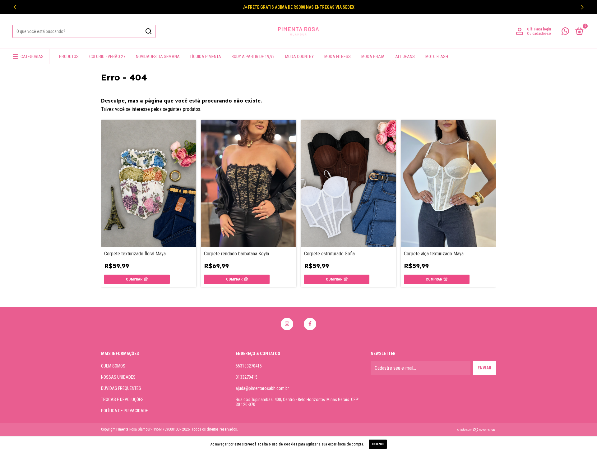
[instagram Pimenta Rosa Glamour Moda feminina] (287, 324)
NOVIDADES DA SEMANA (158, 56)
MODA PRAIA (373, 56)
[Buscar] (148, 31)
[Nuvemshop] (476, 430)
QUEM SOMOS (113, 365)
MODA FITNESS (337, 56)
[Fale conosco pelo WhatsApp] (565, 32)
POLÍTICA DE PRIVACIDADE (124, 410)
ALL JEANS (405, 56)
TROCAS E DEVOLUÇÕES (122, 399)
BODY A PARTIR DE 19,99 (253, 56)
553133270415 (249, 365)
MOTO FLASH (436, 56)
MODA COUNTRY (299, 56)
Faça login (542, 29)
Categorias (32, 56)
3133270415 (246, 377)
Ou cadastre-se (539, 33)
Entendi (378, 444)
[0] (578, 32)
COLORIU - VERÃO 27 (107, 56)
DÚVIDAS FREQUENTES (121, 388)
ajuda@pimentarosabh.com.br (262, 388)
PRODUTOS (69, 56)
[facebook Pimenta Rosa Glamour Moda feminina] (310, 324)
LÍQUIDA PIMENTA (205, 56)
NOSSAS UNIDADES (118, 377)
